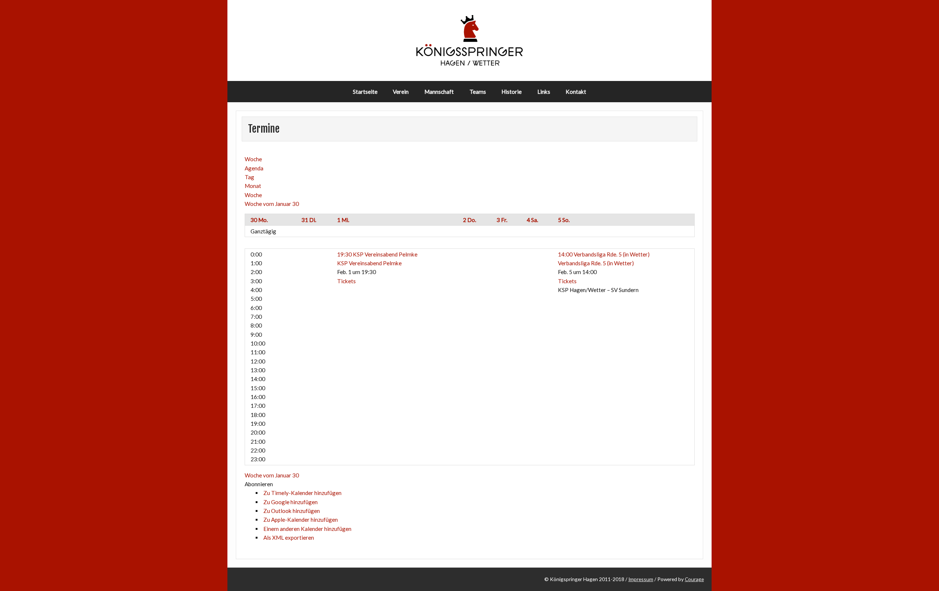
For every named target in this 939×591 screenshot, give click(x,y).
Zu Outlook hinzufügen (291, 510)
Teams (478, 91)
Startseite (365, 91)
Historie (511, 91)
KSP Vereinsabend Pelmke (369, 263)
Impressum (640, 579)
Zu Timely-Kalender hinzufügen (302, 493)
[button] (259, 484)
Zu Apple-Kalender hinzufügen (300, 519)
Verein (401, 91)
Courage (694, 579)
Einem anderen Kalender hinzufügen (307, 528)
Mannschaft (439, 91)
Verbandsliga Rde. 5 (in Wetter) (596, 263)
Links (543, 91)
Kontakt (576, 91)
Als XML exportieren (288, 537)
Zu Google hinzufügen (290, 502)
